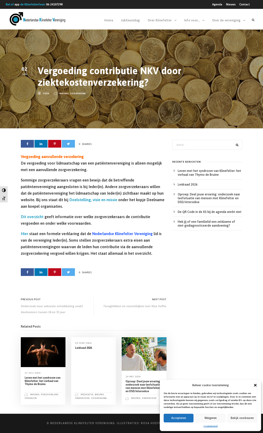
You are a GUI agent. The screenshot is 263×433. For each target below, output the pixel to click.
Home (108, 20)
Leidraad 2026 (83, 347)
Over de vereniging (226, 20)
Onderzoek (82, 398)
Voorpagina (78, 93)
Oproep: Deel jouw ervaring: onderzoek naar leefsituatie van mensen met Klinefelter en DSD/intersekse (143, 386)
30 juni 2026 (83, 343)
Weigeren (210, 418)
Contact (244, 4)
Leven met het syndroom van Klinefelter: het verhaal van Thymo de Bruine (42, 381)
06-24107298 (54, 4)
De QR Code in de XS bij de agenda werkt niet (209, 212)
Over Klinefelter (160, 20)
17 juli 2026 (32, 373)
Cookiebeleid (211, 426)
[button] (255, 385)
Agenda (217, 4)
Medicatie (87, 394)
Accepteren (178, 418)
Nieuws (230, 4)
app (16, 4)
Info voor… (192, 20)
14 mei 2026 (133, 376)
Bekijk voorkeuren (242, 418)
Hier (24, 233)
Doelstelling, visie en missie (93, 200)
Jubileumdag (130, 20)
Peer (46, 93)
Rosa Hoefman (153, 423)
